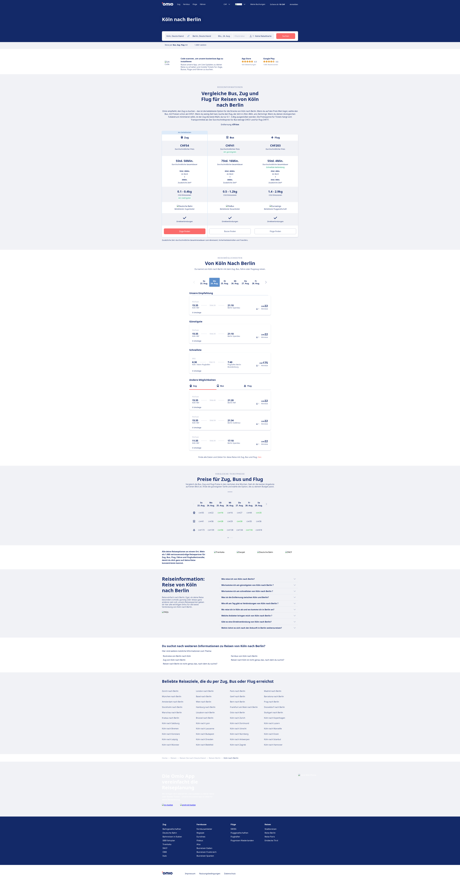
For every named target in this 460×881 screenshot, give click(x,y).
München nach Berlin (171, 696)
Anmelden (294, 4)
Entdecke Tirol (271, 840)
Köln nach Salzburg (170, 723)
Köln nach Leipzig (170, 739)
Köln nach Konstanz (171, 734)
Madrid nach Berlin (272, 691)
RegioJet (200, 833)
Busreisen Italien (204, 848)
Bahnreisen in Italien (172, 836)
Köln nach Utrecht (238, 728)
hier (259, 457)
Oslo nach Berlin (237, 712)
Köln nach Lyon (203, 723)
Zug (178, 4)
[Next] (266, 282)
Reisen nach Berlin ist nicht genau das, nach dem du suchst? (190, 663)
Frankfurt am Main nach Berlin (244, 707)
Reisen (174, 758)
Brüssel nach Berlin (204, 718)
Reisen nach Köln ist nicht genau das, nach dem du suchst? (257, 660)
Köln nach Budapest (205, 734)
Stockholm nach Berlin (172, 707)
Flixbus (200, 840)
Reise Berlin (270, 833)
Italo (165, 856)
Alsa (198, 844)
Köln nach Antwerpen (240, 739)
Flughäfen (235, 836)
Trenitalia (167, 844)
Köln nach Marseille (273, 728)
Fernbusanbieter (204, 829)
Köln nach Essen (271, 734)
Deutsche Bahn (170, 833)
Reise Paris (270, 836)
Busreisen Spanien (205, 856)
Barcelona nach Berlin (274, 696)
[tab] (202, 386)
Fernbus (186, 4)
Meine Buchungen (257, 4)
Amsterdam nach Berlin (172, 701)
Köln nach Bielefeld (204, 744)
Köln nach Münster (170, 744)
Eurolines (201, 836)
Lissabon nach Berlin (205, 712)
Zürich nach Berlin (170, 691)
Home (164, 758)
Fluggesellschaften (239, 833)
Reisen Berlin (215, 758)
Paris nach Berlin (237, 691)
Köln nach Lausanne (205, 728)
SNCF (165, 848)
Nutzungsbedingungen (209, 873)
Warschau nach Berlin (172, 712)
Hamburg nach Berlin (205, 707)
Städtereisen (271, 829)
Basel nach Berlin (203, 696)
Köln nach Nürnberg (239, 734)
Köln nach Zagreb (238, 744)
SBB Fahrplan (169, 840)
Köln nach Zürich (237, 718)
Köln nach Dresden (204, 739)
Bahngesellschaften (172, 829)
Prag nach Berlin (271, 701)
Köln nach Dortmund (239, 723)
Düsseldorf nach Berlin (274, 707)
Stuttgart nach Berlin (273, 712)
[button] (224, 36)
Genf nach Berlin (237, 696)
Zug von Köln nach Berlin (174, 660)
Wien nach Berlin (203, 701)
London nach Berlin (205, 691)
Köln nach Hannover (273, 744)
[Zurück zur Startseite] (169, 4)
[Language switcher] (240, 4)
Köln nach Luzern (272, 723)
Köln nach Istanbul (272, 739)
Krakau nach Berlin (170, 718)
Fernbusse (201, 824)
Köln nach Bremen (170, 728)
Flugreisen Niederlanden (242, 840)
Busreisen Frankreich (206, 852)
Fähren (203, 4)
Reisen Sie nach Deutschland (193, 758)
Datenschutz (230, 873)
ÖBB (165, 852)
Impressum (190, 873)
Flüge (195, 4)
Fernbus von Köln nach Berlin (244, 656)
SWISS (233, 829)
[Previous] (194, 504)
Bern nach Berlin (237, 701)
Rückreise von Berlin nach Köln (177, 656)
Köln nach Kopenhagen (274, 718)
